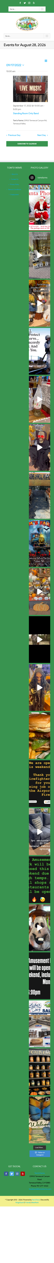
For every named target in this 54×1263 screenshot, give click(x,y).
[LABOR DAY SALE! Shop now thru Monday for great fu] (39, 1023)
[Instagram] (17, 1174)
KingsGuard (20, 1202)
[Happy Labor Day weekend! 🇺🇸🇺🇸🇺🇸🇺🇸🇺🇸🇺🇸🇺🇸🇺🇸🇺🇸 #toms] (39, 975)
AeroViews (36, 1200)
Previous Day (14, 135)
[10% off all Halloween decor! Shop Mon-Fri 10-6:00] (39, 447)
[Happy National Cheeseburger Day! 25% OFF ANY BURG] (39, 735)
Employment (14, 194)
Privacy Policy (14, 184)
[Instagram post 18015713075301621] (39, 879)
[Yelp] (23, 1174)
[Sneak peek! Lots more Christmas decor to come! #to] (39, 399)
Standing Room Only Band (26, 113)
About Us (15, 174)
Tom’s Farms (40, 1173)
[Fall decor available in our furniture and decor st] (39, 591)
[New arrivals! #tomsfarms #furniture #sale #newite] (39, 831)
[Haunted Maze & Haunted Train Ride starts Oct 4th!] (39, 639)
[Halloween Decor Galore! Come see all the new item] (39, 687)
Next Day (41, 135)
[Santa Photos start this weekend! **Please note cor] (39, 207)
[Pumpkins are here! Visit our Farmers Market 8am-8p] (39, 495)
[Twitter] (12, 1174)
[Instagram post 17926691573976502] (39, 351)
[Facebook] (6, 1174)
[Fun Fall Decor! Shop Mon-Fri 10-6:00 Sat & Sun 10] (39, 303)
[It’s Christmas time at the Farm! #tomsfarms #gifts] (39, 255)
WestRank (35, 1202)
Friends (28, 1202)
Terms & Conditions (14, 189)
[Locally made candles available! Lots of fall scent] (39, 1071)
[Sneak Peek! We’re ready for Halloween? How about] (39, 927)
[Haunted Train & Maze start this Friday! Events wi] (39, 543)
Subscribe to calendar (27, 144)
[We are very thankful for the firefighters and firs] (39, 783)
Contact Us (14, 179)
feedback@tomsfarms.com (40, 1189)
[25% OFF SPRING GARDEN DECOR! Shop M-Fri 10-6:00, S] (39, 1120)
